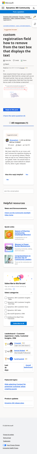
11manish (17, 343)
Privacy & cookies (8, 435)
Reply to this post (11, 110)
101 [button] (24, 343)
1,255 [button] (21, 140)
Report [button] (7, 64)
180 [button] (27, 68)
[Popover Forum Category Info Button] (14, 289)
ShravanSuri (14, 140)
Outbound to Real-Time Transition (16, 317)
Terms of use (7, 438)
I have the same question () (14, 116)
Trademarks (6, 441)
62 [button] (26, 359)
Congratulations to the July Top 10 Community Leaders (23, 257)
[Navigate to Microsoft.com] (7, 3)
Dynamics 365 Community (18, 8)
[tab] (18, 123)
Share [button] (24, 60)
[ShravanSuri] (7, 140)
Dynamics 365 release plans (14, 403)
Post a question (18, 12)
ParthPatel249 (19, 359)
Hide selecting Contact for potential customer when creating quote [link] (15, 386)
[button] (33, 8)
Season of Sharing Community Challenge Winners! (23, 233)
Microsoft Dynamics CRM (16, 314)
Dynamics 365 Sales (14, 310)
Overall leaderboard (28, 366)
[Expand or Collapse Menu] (3, 8)
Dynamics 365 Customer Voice (18, 307)
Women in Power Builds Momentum (22, 245)
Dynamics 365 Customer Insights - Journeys (19, 303)
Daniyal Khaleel (19, 350)
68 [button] (27, 350)
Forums (21, 17)
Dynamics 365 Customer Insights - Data (19, 298)
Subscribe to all (18, 323)
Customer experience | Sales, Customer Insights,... (16, 17)
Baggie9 (22, 68)
